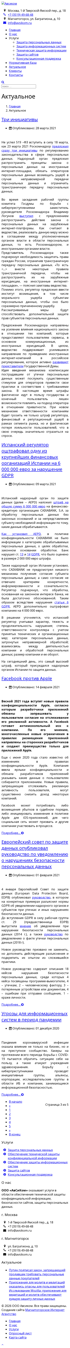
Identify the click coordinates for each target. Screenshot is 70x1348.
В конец (14, 1134)
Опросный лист (20, 1333)
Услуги (14, 1329)
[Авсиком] (9, 3)
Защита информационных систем (41, 46)
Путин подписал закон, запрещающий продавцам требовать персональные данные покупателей (37, 1274)
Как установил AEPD (21, 534)
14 (28, 554)
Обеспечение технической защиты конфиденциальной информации (34, 1156)
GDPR (35, 554)
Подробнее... (11, 833)
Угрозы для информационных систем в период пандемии (34, 1016)
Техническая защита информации (41, 50)
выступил (26, 216)
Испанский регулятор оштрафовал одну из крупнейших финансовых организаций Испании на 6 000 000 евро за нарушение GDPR (31, 459)
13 (21, 554)
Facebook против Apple (26, 678)
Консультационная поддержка (38, 59)
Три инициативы (19, 119)
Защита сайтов (27, 54)
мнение (25, 926)
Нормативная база (23, 63)
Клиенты (15, 71)
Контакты (16, 75)
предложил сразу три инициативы (35, 148)
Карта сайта (18, 1337)
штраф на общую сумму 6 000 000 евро (35, 504)
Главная (15, 30)
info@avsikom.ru (20, 23)
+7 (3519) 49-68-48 (20, 15)
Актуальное (17, 67)
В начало (15, 1102)
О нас (13, 34)
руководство (41, 897)
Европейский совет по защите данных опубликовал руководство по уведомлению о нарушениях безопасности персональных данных (34, 854)
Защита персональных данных (38, 42)
